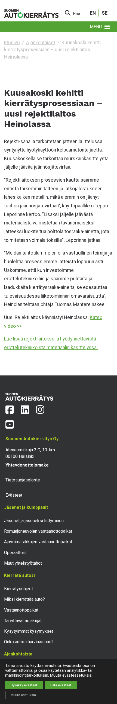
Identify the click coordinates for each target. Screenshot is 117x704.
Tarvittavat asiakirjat (23, 620)
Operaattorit (15, 552)
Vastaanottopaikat (21, 610)
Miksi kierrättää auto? (24, 599)
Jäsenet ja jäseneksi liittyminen (34, 520)
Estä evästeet (60, 685)
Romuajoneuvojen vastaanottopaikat (38, 531)
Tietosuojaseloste (22, 480)
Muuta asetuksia (23, 695)
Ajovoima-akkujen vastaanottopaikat (38, 541)
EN (93, 13)
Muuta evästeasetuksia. (71, 675)
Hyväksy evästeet (24, 685)
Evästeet (13, 495)
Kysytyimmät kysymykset (28, 631)
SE (104, 13)
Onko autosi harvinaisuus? (29, 641)
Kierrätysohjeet (18, 588)
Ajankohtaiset (40, 42)
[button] (96, 26)
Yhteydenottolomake (27, 465)
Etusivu (12, 42)
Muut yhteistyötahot (23, 563)
